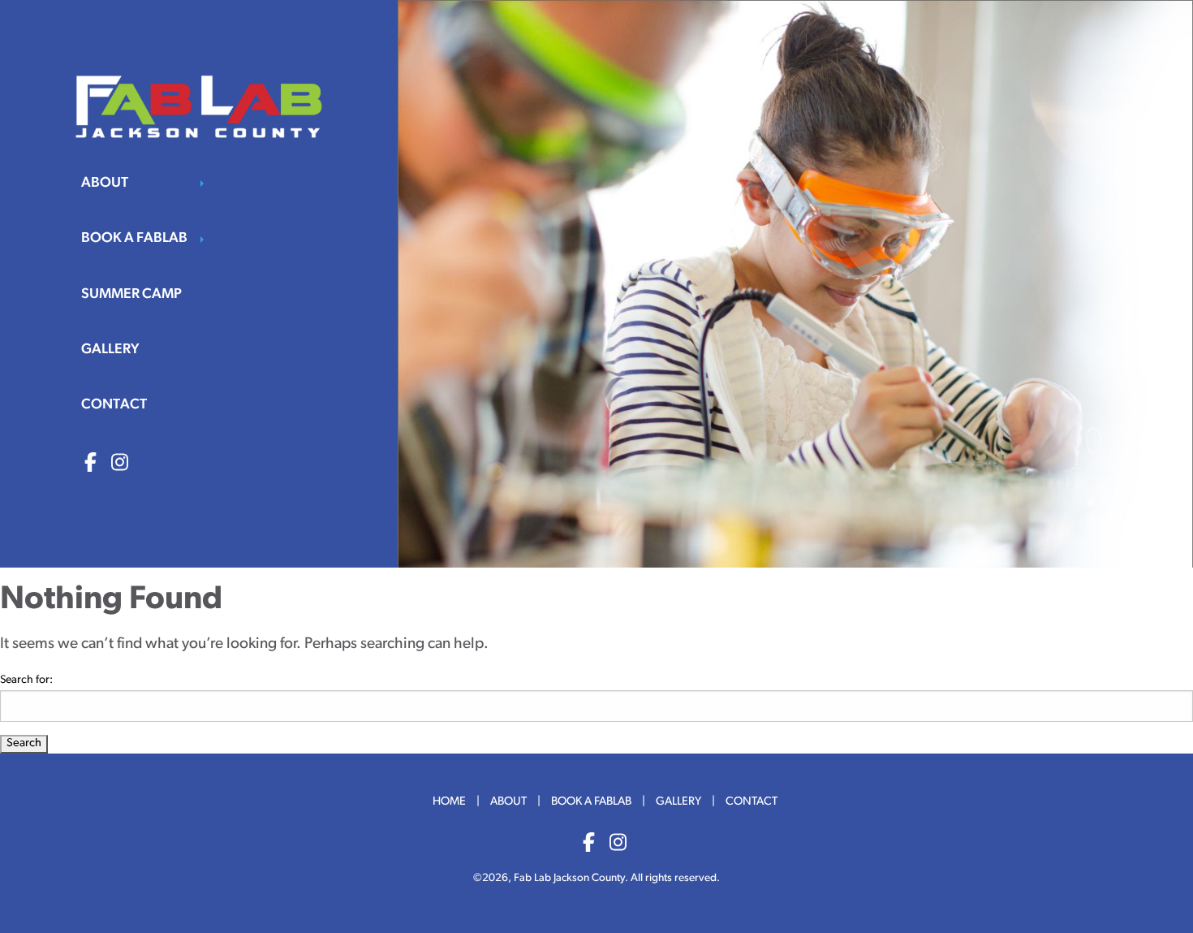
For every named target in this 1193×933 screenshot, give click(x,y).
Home (449, 802)
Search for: (26, 680)
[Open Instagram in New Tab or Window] (119, 464)
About (508, 802)
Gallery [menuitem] (110, 349)
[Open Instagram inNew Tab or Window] (618, 844)
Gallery (678, 802)
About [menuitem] (104, 183)
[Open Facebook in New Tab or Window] (90, 464)
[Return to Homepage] (198, 106)
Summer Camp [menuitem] (131, 294)
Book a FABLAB (591, 802)
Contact (751, 802)
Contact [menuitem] (114, 405)
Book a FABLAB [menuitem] (134, 238)
